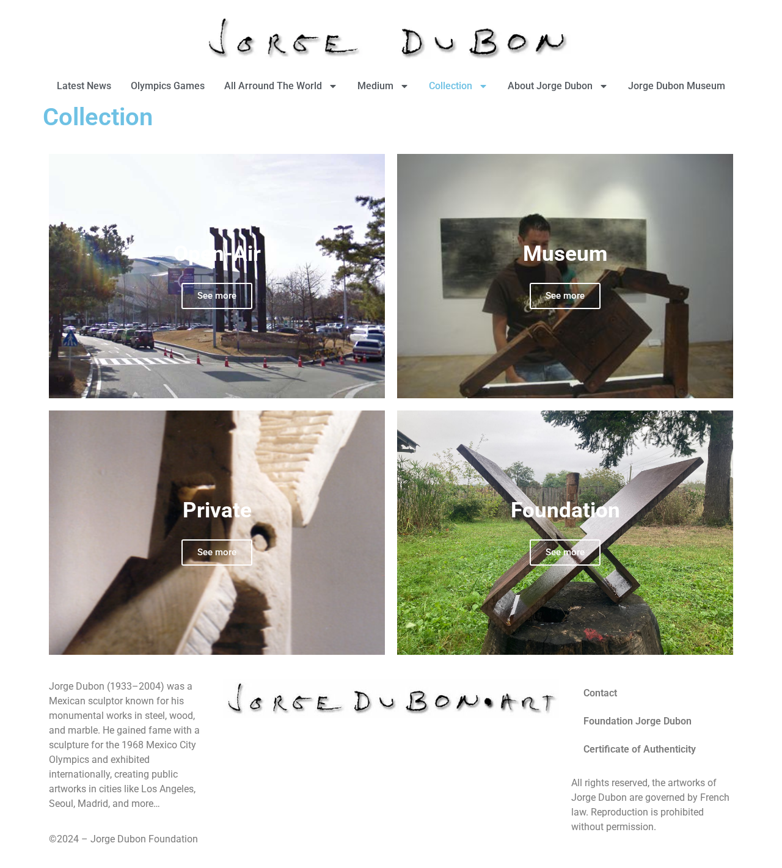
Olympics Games (168, 86)
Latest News (84, 86)
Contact (600, 693)
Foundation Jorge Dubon (637, 721)
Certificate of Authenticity (639, 749)
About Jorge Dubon (550, 86)
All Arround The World (273, 86)
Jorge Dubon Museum (676, 86)
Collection (450, 86)
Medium (375, 86)
